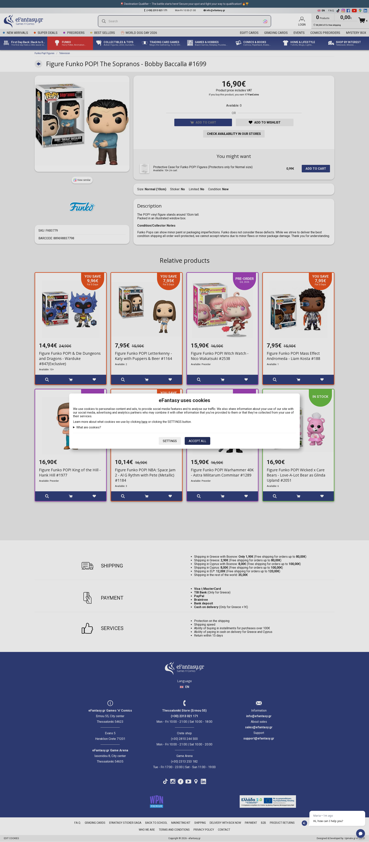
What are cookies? (88, 427)
